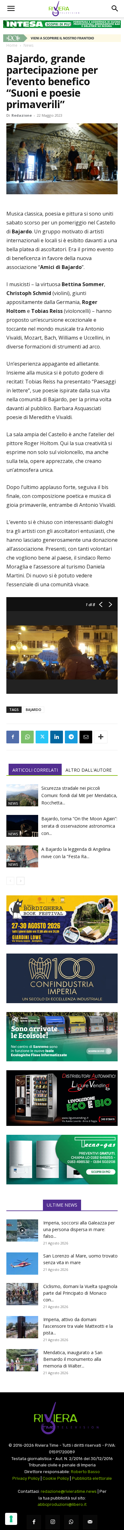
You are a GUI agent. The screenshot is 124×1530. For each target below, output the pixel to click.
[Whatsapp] (71, 1522)
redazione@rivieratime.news (69, 1491)
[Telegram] (71, 737)
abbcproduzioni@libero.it (62, 1504)
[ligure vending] (62, 1098)
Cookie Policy (56, 1478)
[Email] (85, 737)
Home (11, 45)
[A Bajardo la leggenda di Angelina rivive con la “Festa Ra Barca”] (22, 856)
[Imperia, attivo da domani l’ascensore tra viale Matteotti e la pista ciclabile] (22, 1327)
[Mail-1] (90, 1522)
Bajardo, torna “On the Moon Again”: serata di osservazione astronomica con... (79, 826)
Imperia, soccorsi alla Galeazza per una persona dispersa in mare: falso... (79, 1229)
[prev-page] (10, 881)
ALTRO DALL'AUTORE (88, 770)
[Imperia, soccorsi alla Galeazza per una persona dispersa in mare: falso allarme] (22, 1230)
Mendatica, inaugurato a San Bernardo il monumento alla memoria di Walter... (72, 1359)
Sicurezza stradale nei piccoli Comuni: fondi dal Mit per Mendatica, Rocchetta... (79, 795)
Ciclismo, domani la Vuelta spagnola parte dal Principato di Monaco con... (80, 1293)
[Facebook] (12, 737)
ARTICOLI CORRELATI (35, 770)
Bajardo (33, 709)
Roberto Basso (85, 1471)
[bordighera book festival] (62, 920)
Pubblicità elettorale (92, 1478)
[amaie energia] (62, 1036)
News (28, 45)
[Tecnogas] (62, 1159)
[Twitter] (42, 737)
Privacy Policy (26, 1478)
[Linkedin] (56, 737)
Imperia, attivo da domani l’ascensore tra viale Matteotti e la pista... (78, 1326)
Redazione (21, 115)
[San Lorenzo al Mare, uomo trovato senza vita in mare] (22, 1263)
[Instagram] (52, 1522)
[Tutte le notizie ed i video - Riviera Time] (62, 1418)
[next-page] (20, 881)
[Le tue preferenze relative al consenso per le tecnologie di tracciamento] (11, 1519)
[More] (100, 737)
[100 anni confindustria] (62, 978)
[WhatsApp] (27, 737)
